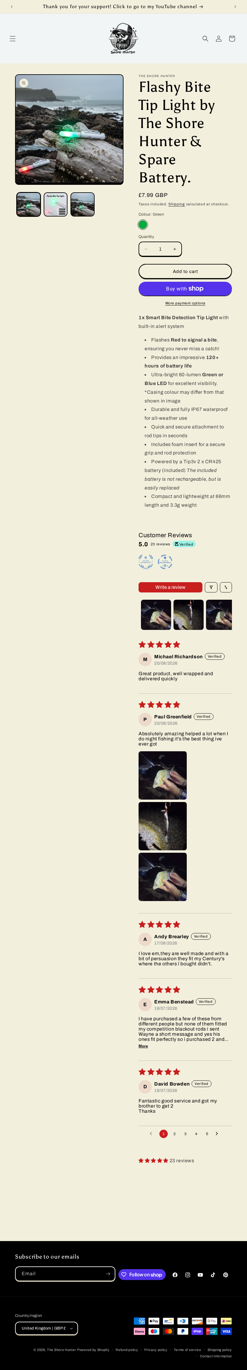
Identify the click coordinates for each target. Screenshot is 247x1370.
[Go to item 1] (156, 615)
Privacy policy (155, 1350)
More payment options (185, 303)
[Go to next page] (218, 1134)
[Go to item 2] (189, 615)
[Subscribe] (108, 1273)
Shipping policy (220, 1350)
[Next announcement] (235, 6)
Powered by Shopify (93, 1350)
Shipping (176, 204)
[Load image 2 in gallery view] (56, 204)
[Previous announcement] (11, 6)
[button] (12, 38)
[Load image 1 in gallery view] (29, 204)
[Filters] (211, 587)
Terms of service (187, 1350)
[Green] (143, 224)
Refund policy (127, 1350)
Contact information (216, 1356)
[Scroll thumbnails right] (225, 615)
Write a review (170, 587)
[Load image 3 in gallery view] (82, 204)
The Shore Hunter (61, 1350)
